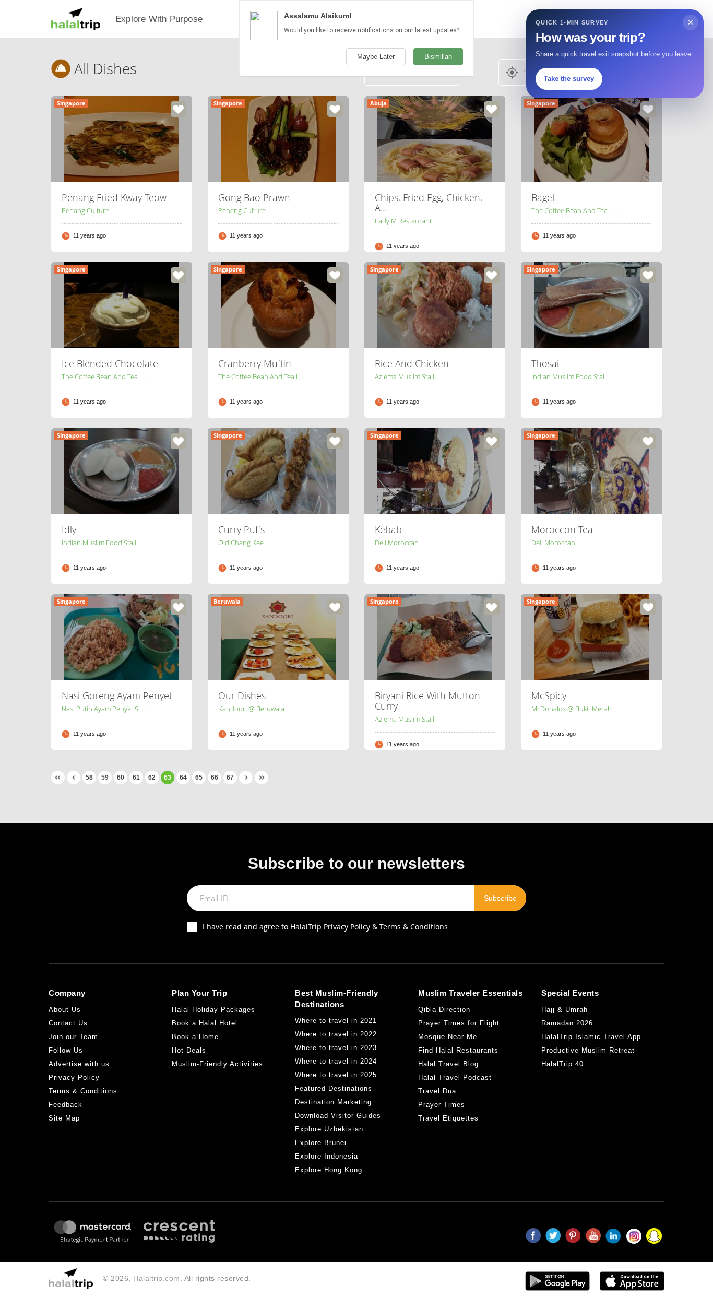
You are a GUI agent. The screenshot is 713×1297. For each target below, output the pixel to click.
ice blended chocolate (110, 363)
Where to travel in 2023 (336, 1048)
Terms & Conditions (413, 927)
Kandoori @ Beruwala (251, 708)
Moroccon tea (562, 529)
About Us (65, 1009)
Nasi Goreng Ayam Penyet (117, 695)
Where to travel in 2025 (336, 1075)
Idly (69, 529)
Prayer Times (441, 1105)
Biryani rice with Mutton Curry (427, 700)
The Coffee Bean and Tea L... (574, 210)
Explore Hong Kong (328, 1170)
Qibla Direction (444, 1009)
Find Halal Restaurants (458, 1050)
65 (199, 777)
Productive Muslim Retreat (588, 1050)
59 (105, 777)
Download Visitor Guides (338, 1115)
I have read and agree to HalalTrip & (325, 927)
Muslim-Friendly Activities (217, 1064)
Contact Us (68, 1023)
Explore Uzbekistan (329, 1129)
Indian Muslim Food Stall (568, 376)
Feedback (65, 1105)
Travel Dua (437, 1091)
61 (136, 777)
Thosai (545, 363)
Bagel (542, 197)
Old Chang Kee (241, 542)
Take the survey (569, 78)
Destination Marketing (333, 1102)
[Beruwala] (278, 636)
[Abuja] (434, 138)
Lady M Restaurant (403, 221)
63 (167, 777)
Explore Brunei (321, 1143)
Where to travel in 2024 (336, 1061)
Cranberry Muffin (254, 363)
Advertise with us (79, 1064)
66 (214, 777)
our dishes (242, 695)
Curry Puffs (241, 529)
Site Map (64, 1118)
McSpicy (548, 695)
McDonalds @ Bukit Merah (571, 708)
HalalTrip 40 (562, 1064)
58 (89, 777)
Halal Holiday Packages (213, 1009)
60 (120, 777)
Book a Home (195, 1037)
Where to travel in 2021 (336, 1020)
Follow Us (66, 1050)
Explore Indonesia (326, 1156)
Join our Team (73, 1037)
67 (230, 777)
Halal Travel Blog (448, 1064)
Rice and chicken (412, 363)
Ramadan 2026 (567, 1023)
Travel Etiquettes (448, 1118)
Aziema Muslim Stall (404, 376)
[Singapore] (121, 138)
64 (183, 777)
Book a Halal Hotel (204, 1023)
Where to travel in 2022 (336, 1034)
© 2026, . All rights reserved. (177, 1278)
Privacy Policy (347, 927)
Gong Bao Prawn (254, 197)
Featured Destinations (333, 1088)
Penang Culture (85, 210)
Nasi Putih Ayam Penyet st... (103, 708)
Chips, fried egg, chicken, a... (428, 202)
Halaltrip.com (156, 1278)
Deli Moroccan (397, 542)
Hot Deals (189, 1050)
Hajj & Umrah (564, 1009)
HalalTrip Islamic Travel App (591, 1037)
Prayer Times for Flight (459, 1023)
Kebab (388, 529)
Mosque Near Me (447, 1037)
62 (152, 777)
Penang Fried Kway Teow (114, 197)
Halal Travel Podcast (455, 1077)
